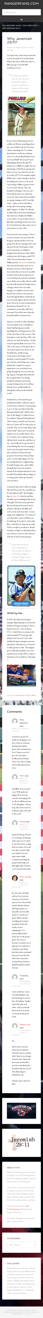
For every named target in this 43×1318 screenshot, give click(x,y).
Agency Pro (30, 1310)
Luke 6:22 (16, 496)
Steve (22, 821)
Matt (22, 776)
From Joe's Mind (30, 695)
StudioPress (32, 1312)
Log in (28, 1314)
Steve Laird (25, 1024)
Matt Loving (25, 877)
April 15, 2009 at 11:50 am (24, 826)
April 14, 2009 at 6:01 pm (24, 781)
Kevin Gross (23, 262)
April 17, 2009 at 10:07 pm (20, 885)
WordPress (17, 1314)
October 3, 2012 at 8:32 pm (21, 1033)
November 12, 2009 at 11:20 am (21, 984)
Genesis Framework (13, 1312)
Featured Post (19, 695)
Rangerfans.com (21, 4)
